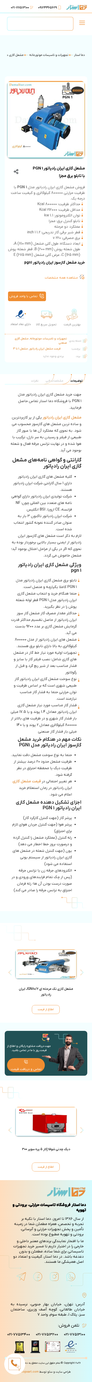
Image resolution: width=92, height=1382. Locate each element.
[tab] (76, 381)
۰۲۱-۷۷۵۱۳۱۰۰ (20, 7)
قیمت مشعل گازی (27, 781)
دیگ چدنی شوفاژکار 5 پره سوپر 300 (46, 1149)
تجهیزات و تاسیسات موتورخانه (48, 55)
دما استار (79, 55)
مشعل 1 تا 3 (20, 349)
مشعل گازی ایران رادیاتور (62, 417)
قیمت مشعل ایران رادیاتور (45, 349)
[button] (82, 24)
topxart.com (30, 1372)
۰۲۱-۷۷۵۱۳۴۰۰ (18, 1334)
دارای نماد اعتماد (20, 324)
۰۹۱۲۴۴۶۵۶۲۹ (47, 7)
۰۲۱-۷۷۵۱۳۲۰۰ (47, 1334)
